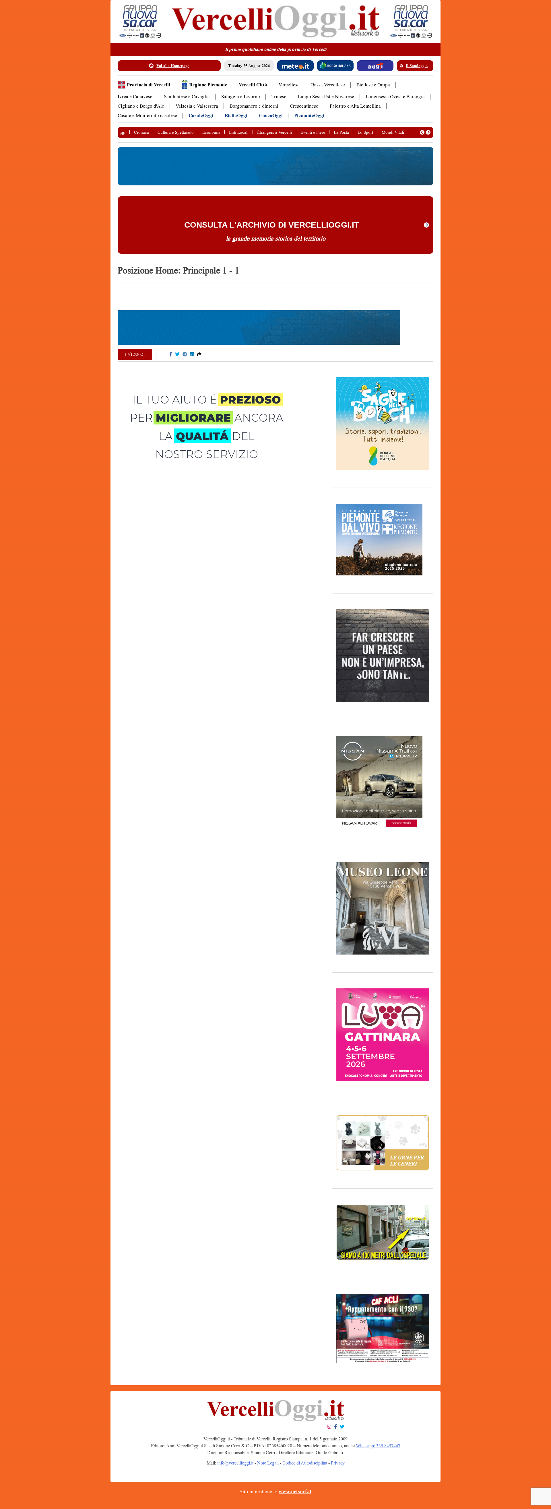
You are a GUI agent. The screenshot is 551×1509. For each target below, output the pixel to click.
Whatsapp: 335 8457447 (378, 1445)
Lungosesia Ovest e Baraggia (395, 96)
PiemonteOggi (309, 115)
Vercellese (289, 84)
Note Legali (268, 1462)
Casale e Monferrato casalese (147, 115)
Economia (211, 132)
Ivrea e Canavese (135, 96)
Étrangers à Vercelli (274, 132)
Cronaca (141, 132)
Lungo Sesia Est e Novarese (326, 96)
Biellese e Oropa (373, 84)
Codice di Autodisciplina (304, 1462)
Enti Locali (239, 132)
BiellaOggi (236, 115)
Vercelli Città (253, 84)
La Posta (341, 132)
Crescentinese (304, 106)
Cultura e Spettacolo (176, 132)
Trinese (278, 96)
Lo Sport (365, 132)
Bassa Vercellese (328, 84)
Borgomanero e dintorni (254, 106)
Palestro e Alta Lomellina (355, 106)
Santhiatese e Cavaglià (187, 96)
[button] (422, 132)
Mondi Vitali (393, 132)
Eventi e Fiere (312, 132)
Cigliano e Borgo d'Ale (141, 106)
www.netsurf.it (295, 1491)
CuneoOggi (271, 115)
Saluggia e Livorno (240, 96)
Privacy (338, 1462)
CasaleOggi (201, 115)
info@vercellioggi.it (235, 1462)
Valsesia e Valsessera (197, 106)
